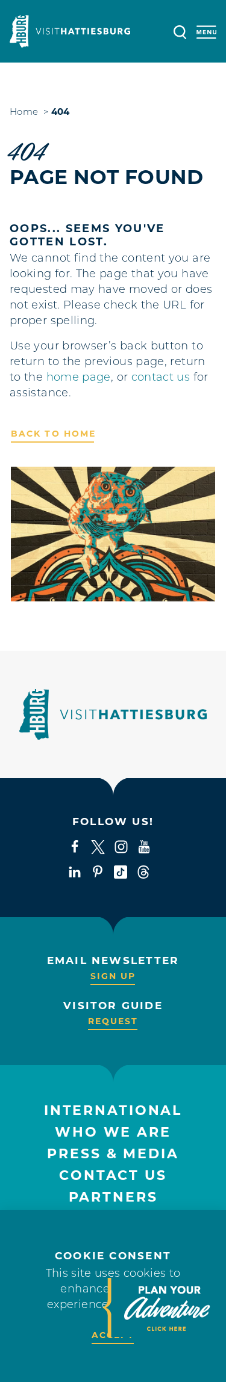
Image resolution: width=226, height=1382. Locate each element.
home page (78, 378)
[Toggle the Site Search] (180, 30)
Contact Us (113, 1175)
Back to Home (53, 433)
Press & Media (112, 1154)
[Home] (70, 31)
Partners (113, 1197)
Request (113, 1021)
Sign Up (113, 976)
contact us (160, 378)
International (113, 1110)
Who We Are (113, 1132)
